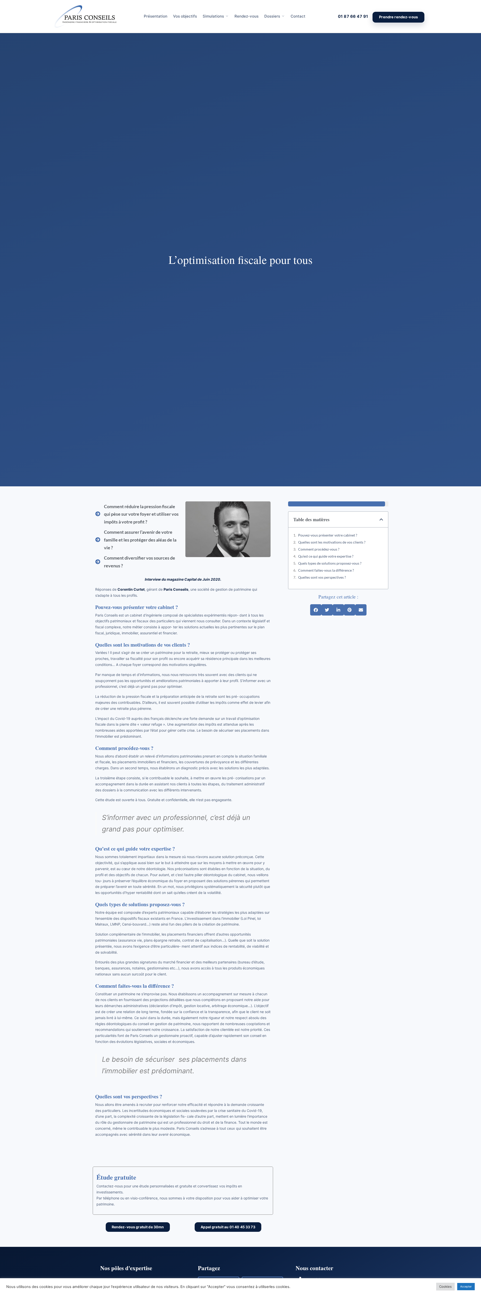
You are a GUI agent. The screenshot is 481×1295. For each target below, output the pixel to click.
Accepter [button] (466, 1286)
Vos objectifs (185, 16)
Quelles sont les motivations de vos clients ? (332, 542)
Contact (298, 16)
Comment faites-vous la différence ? (326, 570)
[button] (381, 519)
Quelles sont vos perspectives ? (322, 577)
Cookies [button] (445, 1286)
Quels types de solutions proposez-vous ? (330, 563)
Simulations (213, 16)
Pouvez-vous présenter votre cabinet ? (327, 535)
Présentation (155, 16)
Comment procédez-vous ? (318, 549)
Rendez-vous (246, 16)
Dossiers (272, 16)
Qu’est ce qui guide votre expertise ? (325, 556)
